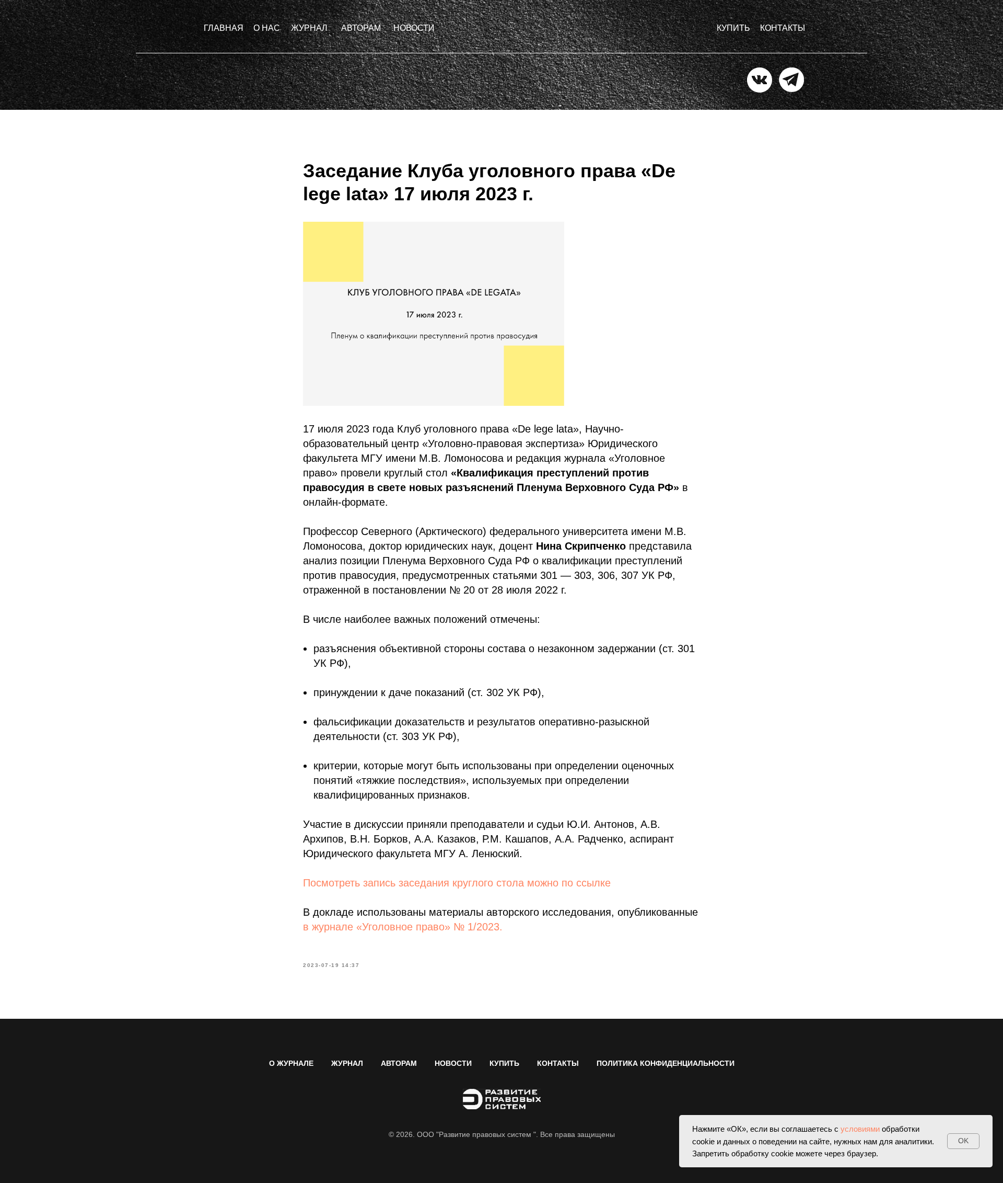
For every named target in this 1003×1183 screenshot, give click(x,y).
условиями (860, 1128)
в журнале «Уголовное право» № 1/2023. (403, 926)
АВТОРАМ (399, 1063)
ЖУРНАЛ (347, 1063)
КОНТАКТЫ (558, 1063)
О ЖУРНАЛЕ (291, 1063)
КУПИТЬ (504, 1063)
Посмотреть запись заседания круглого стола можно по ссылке (457, 883)
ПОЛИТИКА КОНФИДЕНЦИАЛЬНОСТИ (665, 1063)
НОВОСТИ (453, 1063)
